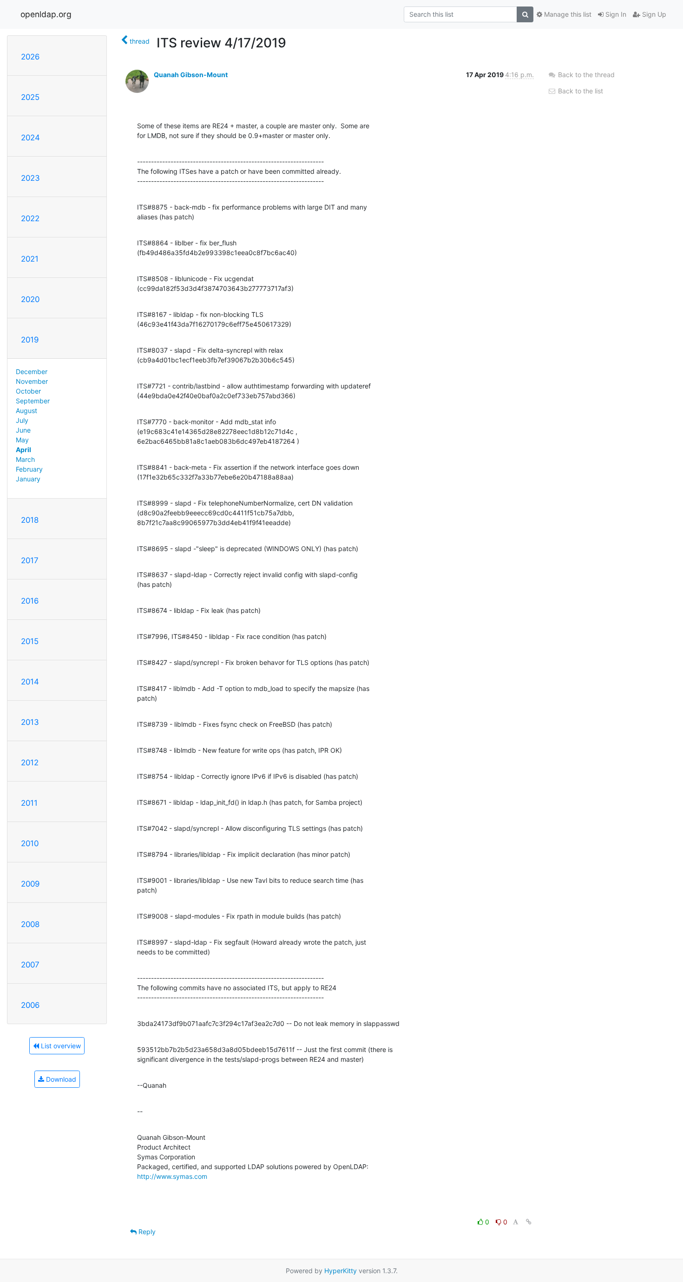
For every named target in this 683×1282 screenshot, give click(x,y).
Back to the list (579, 91)
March (25, 459)
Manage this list (566, 14)
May (22, 440)
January (28, 479)
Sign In (615, 14)
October (28, 391)
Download (60, 1079)
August (26, 410)
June (23, 430)
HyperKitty (340, 1271)
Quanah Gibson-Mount (191, 75)
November (32, 381)
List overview (60, 1046)
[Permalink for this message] (529, 1222)
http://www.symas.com (172, 1176)
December (31, 371)
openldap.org (46, 14)
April (23, 450)
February (29, 469)
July (22, 420)
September (33, 401)
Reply (146, 1232)
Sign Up (653, 14)
